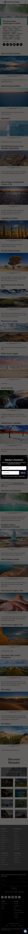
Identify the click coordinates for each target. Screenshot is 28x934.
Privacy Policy (22, 476)
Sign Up (23, 473)
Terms (16, 476)
